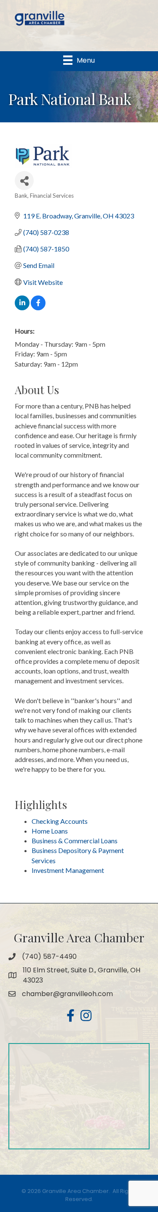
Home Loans (50, 831)
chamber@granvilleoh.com (67, 994)
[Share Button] (24, 180)
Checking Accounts (60, 821)
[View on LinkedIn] (22, 308)
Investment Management (68, 870)
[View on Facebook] (38, 308)
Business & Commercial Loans (75, 841)
